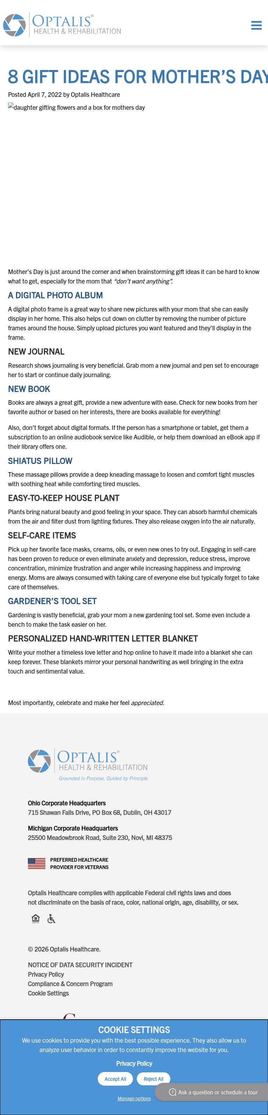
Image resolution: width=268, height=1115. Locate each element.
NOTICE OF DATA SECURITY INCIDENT (80, 965)
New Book (29, 388)
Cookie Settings (48, 993)
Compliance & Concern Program (70, 983)
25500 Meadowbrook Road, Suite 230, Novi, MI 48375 (100, 837)
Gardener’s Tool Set (52, 600)
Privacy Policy (46, 974)
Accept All (115, 1079)
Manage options (134, 1098)
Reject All (153, 1079)
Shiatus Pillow (40, 460)
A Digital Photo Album (55, 294)
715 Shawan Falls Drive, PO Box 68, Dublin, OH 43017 (99, 812)
